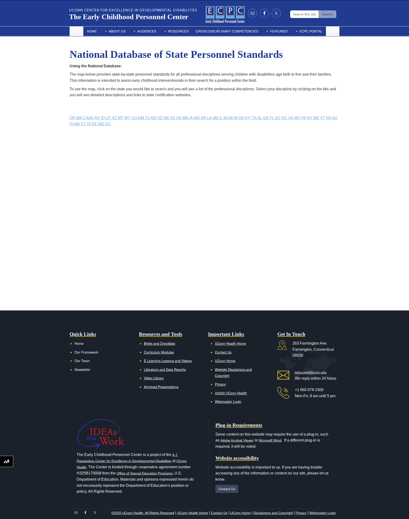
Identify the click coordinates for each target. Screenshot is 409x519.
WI (226, 117)
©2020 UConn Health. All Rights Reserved (142, 513)
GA (266, 117)
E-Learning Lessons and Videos (168, 360)
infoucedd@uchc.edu (311, 372)
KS (173, 117)
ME (316, 117)
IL (221, 117)
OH (242, 117)
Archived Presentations (161, 386)
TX (148, 117)
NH (329, 117)
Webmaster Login (228, 401)
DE (95, 124)
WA (79, 117)
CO (134, 117)
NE (167, 117)
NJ (335, 117)
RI (89, 124)
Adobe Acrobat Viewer (236, 440)
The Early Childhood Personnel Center (128, 17)
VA (291, 117)
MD (101, 124)
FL (272, 117)
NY (310, 117)
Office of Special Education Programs (145, 473)
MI (231, 117)
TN (254, 117)
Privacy (220, 384)
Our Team (82, 360)
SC (278, 117)
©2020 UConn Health (231, 393)
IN (236, 117)
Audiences (146, 31)
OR (73, 117)
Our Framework (86, 352)
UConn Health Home (230, 343)
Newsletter (82, 369)
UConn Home (225, 360)
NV (98, 117)
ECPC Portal (310, 31)
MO (197, 117)
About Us (117, 31)
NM (141, 117)
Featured (279, 31)
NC (284, 117)
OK (179, 117)
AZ (115, 117)
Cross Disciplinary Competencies (227, 31)
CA (86, 117)
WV (297, 117)
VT (323, 117)
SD (160, 117)
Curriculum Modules (159, 352)
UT (109, 117)
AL (260, 117)
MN (185, 117)
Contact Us (223, 352)
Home (92, 31)
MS (216, 117)
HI (72, 124)
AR (204, 117)
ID (103, 117)
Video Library (154, 378)
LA (210, 117)
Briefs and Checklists (159, 343)
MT (121, 117)
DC (108, 124)
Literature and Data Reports (165, 369)
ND (154, 117)
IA (191, 117)
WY (127, 117)
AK (92, 117)
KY (248, 117)
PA (304, 117)
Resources (178, 31)
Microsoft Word (270, 440)
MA (77, 124)
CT (84, 124)
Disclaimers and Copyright (273, 513)
